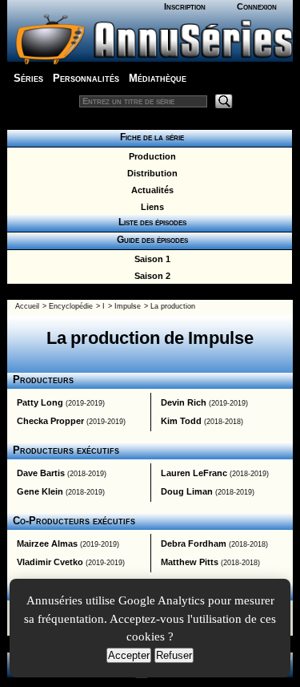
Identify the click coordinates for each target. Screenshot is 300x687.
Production (150, 156)
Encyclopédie (71, 306)
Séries (28, 78)
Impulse (127, 306)
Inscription (185, 6)
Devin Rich (183, 402)
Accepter (129, 655)
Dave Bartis (41, 473)
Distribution (150, 173)
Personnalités (86, 78)
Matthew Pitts (189, 562)
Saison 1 (150, 259)
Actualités (150, 190)
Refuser (174, 655)
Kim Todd (181, 421)
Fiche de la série (149, 137)
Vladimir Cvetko (50, 562)
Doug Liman (187, 491)
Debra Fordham (193, 543)
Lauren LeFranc (194, 473)
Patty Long (40, 402)
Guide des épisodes (150, 239)
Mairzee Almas (47, 543)
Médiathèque (157, 78)
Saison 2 (150, 276)
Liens (150, 207)
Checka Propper (50, 421)
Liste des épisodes (150, 222)
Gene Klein (40, 491)
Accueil (27, 306)
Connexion (257, 6)
